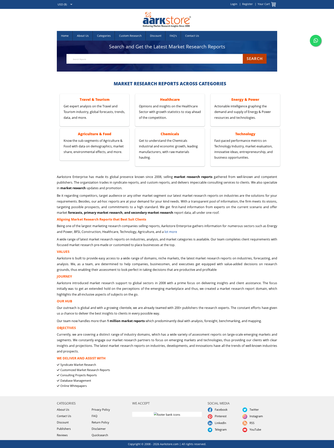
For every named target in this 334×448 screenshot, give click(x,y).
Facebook (220, 409)
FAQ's (173, 36)
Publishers (64, 429)
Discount (155, 36)
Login (233, 4)
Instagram (255, 416)
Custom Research (130, 36)
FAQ (94, 416)
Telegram (220, 429)
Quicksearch (100, 435)
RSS (251, 423)
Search (255, 58)
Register (247, 4)
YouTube (254, 429)
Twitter (253, 409)
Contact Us (192, 36)
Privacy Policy (101, 409)
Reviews (62, 435)
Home (65, 36)
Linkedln (219, 423)
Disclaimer (99, 429)
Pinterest (220, 416)
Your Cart (264, 4)
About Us (83, 36)
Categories (104, 36)
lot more (170, 232)
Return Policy (100, 422)
